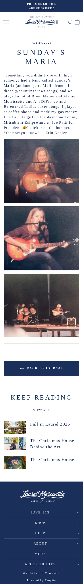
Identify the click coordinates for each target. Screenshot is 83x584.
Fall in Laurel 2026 (50, 424)
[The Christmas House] (15, 462)
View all (41, 410)
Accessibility (40, 564)
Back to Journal (44, 368)
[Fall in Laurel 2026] (15, 427)
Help (40, 533)
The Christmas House (52, 459)
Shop (40, 522)
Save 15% (40, 512)
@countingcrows (30, 91)
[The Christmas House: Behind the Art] (15, 443)
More (40, 554)
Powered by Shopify (41, 580)
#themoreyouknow (20, 133)
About (40, 543)
